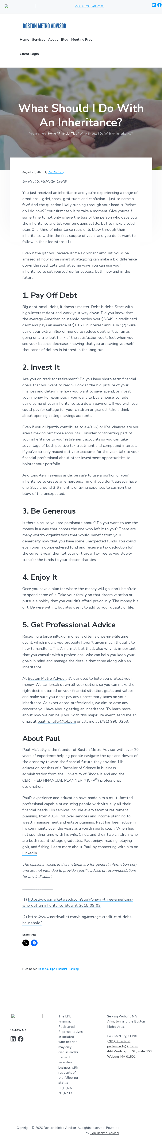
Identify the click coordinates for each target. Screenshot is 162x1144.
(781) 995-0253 (118, 1041)
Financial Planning (67, 969)
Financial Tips (46, 969)
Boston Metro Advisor (47, 678)
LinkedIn (29, 853)
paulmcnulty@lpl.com (57, 721)
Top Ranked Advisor (104, 1133)
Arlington (114, 1021)
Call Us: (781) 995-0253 (89, 6)
